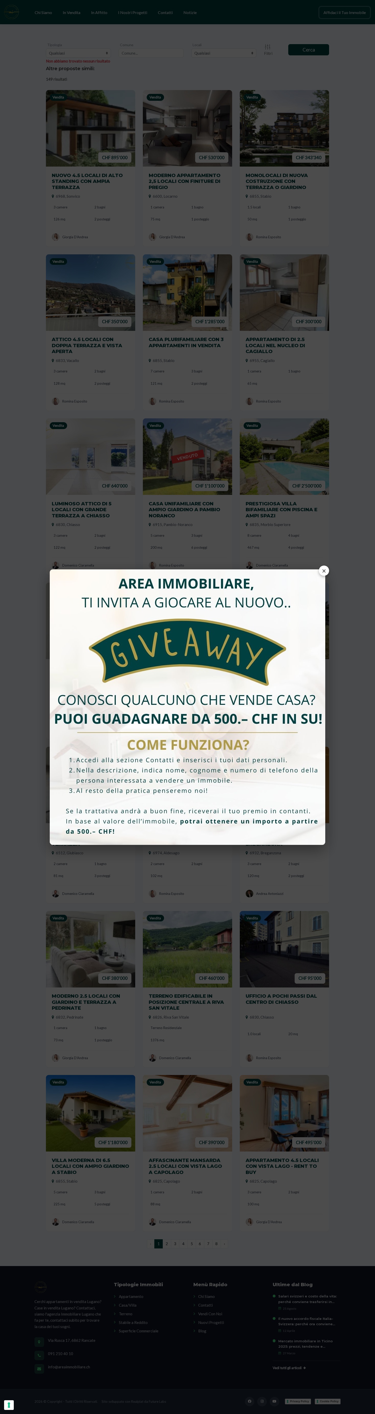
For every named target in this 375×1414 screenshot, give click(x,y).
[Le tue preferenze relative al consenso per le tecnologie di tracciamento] (9, 1405)
